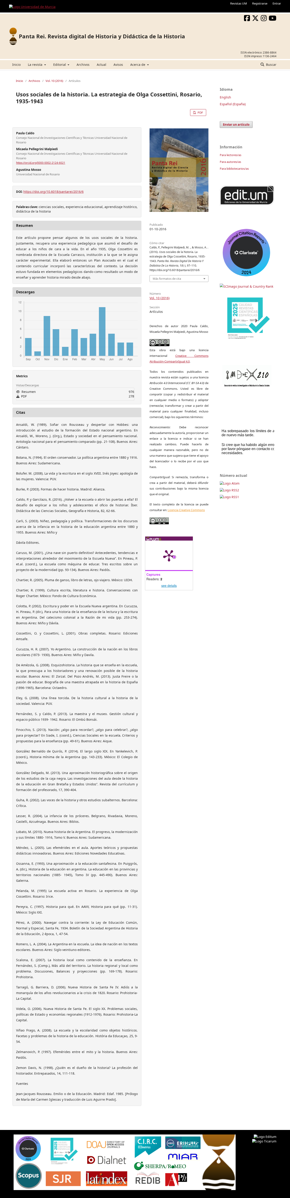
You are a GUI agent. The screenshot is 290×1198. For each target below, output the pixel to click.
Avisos (118, 64)
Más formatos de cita (167, 279)
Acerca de (138, 64)
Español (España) (233, 104)
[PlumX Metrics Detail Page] (169, 555)
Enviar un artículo (236, 124)
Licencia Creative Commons (186, 510)
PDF (200, 112)
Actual (101, 64)
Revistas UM (238, 3)
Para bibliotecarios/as (234, 169)
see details (169, 585)
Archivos (83, 64)
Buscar (270, 64)
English (225, 97)
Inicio (16, 64)
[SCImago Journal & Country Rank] (246, 286)
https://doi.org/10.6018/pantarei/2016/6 (53, 191)
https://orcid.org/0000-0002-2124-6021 (40, 163)
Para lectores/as (230, 155)
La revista (35, 64)
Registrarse (259, 3)
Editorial (60, 64)
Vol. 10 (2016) (54, 81)
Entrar (277, 3)
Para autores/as (230, 162)
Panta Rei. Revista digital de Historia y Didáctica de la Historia (102, 36)
